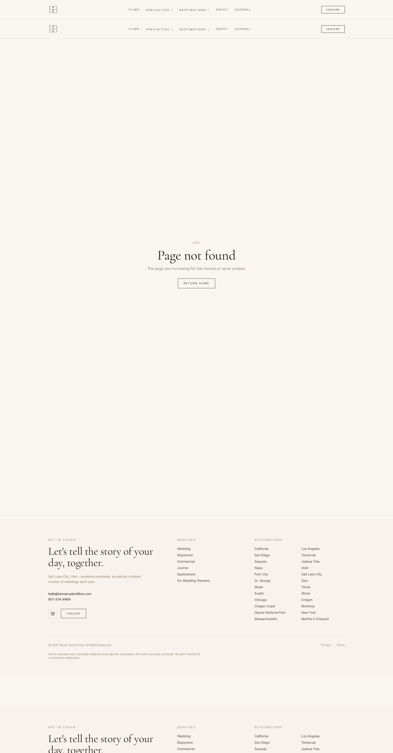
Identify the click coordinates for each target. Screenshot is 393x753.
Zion (304, 580)
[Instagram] (52, 613)
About (222, 9)
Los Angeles (310, 549)
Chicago (260, 600)
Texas (305, 587)
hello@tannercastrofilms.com (69, 594)
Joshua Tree (310, 561)
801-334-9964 (59, 599)
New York (308, 612)
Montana (308, 606)
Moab (258, 587)
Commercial (186, 561)
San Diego (262, 555)
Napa (258, 568)
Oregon (306, 600)
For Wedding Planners (193, 580)
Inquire (333, 9)
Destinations (192, 10)
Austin (259, 593)
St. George (262, 580)
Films (134, 9)
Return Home (196, 283)
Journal (242, 9)
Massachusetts (265, 619)
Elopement (185, 555)
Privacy (326, 645)
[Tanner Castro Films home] (53, 10)
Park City (261, 574)
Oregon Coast (264, 606)
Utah (304, 568)
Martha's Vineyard (315, 619)
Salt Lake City (311, 574)
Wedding (184, 549)
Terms (341, 645)
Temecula (308, 555)
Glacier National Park (270, 612)
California (261, 549)
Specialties (157, 10)
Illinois (305, 593)
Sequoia (260, 561)
